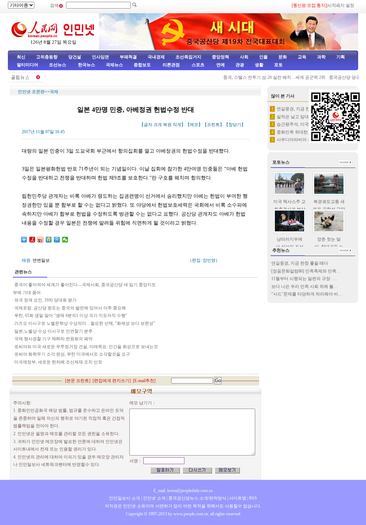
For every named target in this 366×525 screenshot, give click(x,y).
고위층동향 (47, 56)
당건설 (74, 56)
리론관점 (171, 64)
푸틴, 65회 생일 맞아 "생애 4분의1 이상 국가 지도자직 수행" (70, 315)
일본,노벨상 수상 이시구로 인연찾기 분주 (53, 331)
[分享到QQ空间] (49, 239)
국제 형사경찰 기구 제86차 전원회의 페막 (53, 338)
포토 (278, 64)
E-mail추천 (144, 380)
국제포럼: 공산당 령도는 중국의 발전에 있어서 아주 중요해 (70, 307)
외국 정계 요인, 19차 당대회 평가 (45, 300)
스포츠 (197, 64)
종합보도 (142, 64)
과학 (321, 56)
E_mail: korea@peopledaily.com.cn (183, 490)
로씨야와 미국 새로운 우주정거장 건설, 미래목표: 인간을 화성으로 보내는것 (86, 346)
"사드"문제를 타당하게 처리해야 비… (306, 294)
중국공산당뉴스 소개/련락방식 (197, 498)
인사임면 (100, 56)
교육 (302, 56)
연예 (220, 64)
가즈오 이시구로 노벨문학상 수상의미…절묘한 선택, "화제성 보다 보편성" (84, 323)
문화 (282, 56)
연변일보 (41, 260)
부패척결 (128, 56)
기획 (340, 56)
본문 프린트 (77, 380)
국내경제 (156, 56)
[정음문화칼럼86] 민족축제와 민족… (306, 271)
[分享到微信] (65, 239)
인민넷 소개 (153, 498)
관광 (240, 64)
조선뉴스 (58, 64)
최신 (21, 56)
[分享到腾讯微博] (57, 239)
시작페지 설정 (340, 5)
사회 (244, 56)
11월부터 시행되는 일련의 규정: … (304, 278)
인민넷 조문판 (31, 91)
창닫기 (234, 124)
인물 (263, 56)
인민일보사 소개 (124, 498)
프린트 (213, 124)
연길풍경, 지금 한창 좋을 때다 (305, 108)
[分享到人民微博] (32, 239)
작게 (177, 124)
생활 (259, 64)
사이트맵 (237, 498)
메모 (194, 124)
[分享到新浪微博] (41, 239)
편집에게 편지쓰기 (111, 380)
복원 (167, 124)
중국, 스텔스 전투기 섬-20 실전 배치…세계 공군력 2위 (270, 77)
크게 (157, 124)
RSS (253, 498)
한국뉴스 (86, 64)
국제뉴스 (114, 64)
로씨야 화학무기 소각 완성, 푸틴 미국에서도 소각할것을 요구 (73, 354)
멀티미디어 (27, 64)
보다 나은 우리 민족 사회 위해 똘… (304, 286)
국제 (54, 91)
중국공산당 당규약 (342, 77)
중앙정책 (220, 56)
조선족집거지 (188, 56)
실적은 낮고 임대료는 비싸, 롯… (307, 116)
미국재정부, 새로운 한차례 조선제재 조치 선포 (58, 362)
